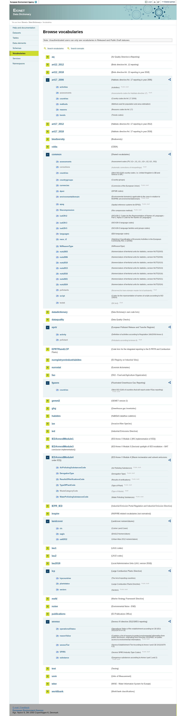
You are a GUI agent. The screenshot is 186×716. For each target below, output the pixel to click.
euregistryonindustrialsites (66, 360)
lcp (53, 571)
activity (63, 334)
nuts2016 (64, 274)
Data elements (19, 43)
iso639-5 (63, 228)
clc (61, 528)
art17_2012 (58, 124)
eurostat (56, 367)
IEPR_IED (57, 506)
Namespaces (19, 63)
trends (62, 115)
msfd (54, 598)
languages (64, 234)
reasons (63, 110)
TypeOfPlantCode (67, 485)
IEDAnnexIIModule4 (63, 457)
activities (64, 87)
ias (53, 423)
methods (64, 104)
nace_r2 (63, 239)
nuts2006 (64, 257)
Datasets (17, 33)
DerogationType (67, 473)
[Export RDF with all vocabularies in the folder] (169, 80)
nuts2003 (64, 252)
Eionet (24, 22)
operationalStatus (68, 629)
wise (54, 684)
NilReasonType (66, 246)
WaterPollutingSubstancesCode (74, 497)
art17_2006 (58, 80)
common (56, 154)
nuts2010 (64, 263)
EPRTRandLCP (60, 349)
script (62, 296)
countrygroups (66, 180)
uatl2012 (63, 539)
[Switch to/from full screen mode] (159, 2)
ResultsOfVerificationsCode (72, 479)
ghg (54, 408)
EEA (24, 2)
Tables (16, 38)
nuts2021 (64, 279)
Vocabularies (19, 53)
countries (64, 99)
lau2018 (56, 563)
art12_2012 (58, 64)
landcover (57, 521)
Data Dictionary (35, 22)
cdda (54, 146)
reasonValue (65, 636)
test (54, 668)
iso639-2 (63, 216)
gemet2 (56, 401)
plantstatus (65, 584)
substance (64, 658)
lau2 (54, 556)
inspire (55, 513)
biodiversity (58, 139)
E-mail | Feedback (21, 707)
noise (55, 606)
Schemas (17, 48)
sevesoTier (64, 645)
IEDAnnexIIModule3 (63, 446)
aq (53, 57)
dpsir (62, 191)
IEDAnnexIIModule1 (63, 439)
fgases (55, 383)
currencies (64, 185)
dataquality (58, 319)
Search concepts (77, 48)
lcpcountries (65, 578)
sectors (63, 589)
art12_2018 (58, 72)
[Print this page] (155, 2)
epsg (62, 204)
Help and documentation (24, 28)
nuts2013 (64, 268)
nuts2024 (64, 284)
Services (16, 58)
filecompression (67, 210)
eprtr (54, 327)
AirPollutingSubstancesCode (73, 467)
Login (150, 2)
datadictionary (60, 312)
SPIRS (63, 652)
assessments (65, 162)
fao (53, 375)
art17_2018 (58, 131)
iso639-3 (63, 223)
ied (53, 431)
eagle (62, 534)
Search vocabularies (55, 48)
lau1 (54, 548)
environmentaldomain (69, 197)
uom (54, 676)
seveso (56, 621)
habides (56, 416)
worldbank (57, 691)
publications (58, 614)
